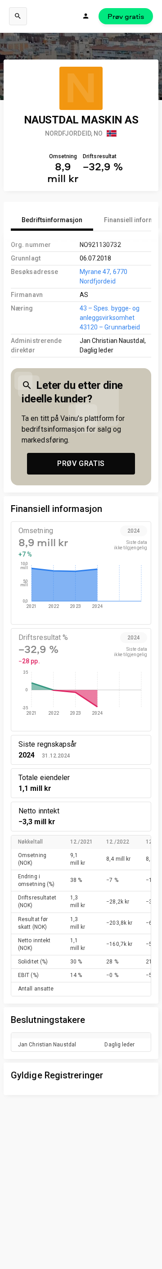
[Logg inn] (86, 16)
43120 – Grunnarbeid (110, 327)
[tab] (52, 220)
